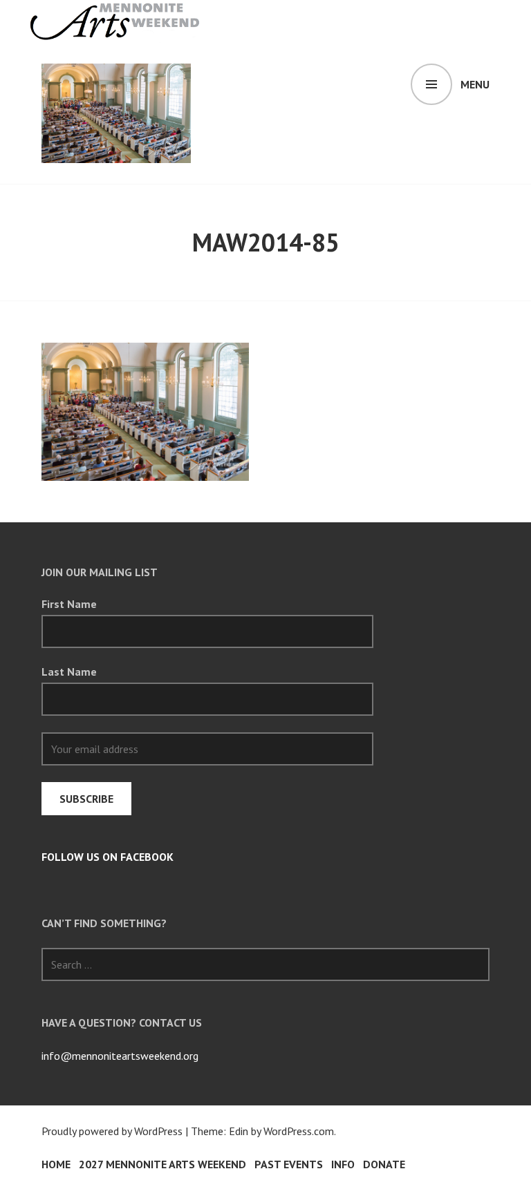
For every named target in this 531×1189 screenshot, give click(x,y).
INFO (343, 1164)
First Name (69, 604)
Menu (475, 84)
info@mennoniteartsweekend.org (119, 1056)
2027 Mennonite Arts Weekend (162, 1164)
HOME (56, 1164)
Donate (384, 1164)
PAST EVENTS (288, 1164)
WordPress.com (298, 1131)
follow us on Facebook (107, 857)
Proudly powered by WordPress (112, 1131)
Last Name (69, 671)
